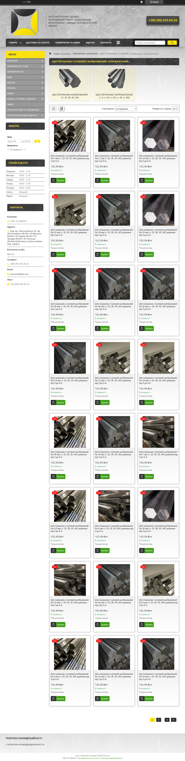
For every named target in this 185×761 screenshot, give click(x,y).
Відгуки (90, 42)
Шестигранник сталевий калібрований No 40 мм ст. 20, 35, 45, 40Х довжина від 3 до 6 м (114, 454)
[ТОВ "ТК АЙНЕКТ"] (24, 21)
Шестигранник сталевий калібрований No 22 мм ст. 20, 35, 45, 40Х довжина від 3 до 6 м (69, 232)
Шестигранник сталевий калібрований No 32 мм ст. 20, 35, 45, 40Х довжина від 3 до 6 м (158, 306)
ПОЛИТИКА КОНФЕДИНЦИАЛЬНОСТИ (25, 744)
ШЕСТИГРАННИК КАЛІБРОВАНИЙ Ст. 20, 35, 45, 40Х (70, 96)
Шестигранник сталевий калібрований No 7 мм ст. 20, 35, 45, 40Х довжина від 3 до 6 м (158, 454)
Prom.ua (106, 756)
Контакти (105, 42)
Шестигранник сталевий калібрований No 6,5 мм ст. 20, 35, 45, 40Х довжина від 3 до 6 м (69, 528)
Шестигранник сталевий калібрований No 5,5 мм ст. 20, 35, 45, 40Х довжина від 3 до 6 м (69, 380)
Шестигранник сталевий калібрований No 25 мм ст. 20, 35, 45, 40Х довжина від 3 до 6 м (158, 232)
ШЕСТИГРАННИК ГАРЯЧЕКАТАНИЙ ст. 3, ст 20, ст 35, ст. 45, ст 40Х (114, 96)
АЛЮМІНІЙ (12, 61)
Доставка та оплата (38, 42)
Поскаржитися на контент (88, 758)
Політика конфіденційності (112, 758)
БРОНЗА (11, 88)
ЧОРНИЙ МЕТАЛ (15, 72)
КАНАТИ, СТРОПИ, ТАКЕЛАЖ (21, 99)
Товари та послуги (62, 54)
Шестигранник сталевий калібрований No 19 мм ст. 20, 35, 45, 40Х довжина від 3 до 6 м (69, 602)
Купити (60, 180)
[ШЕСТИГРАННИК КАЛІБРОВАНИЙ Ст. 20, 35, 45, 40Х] (70, 79)
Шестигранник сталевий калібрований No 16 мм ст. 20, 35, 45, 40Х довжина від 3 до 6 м (158, 380)
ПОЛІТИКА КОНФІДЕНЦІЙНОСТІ (22, 115)
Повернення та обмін (67, 42)
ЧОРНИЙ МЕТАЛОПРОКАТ (85, 54)
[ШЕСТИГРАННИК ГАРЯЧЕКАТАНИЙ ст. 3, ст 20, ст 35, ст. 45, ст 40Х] (114, 79)
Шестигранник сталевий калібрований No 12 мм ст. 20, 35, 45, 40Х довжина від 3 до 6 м (114, 380)
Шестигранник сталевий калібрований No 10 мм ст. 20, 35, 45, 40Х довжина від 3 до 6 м (114, 676)
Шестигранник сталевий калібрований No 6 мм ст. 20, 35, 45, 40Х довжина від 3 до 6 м (114, 528)
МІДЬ (9, 77)
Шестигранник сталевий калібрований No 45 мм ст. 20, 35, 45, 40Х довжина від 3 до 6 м (114, 602)
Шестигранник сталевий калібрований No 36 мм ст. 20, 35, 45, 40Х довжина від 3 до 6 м (114, 306)
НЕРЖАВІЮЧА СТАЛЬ (17, 66)
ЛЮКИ (10, 104)
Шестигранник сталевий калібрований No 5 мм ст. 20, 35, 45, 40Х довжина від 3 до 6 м (158, 602)
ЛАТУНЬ (11, 83)
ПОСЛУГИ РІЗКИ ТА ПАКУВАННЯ (23, 110)
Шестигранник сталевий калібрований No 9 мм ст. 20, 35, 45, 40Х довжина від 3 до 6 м (70, 158)
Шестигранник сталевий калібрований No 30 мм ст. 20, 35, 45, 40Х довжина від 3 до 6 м (158, 528)
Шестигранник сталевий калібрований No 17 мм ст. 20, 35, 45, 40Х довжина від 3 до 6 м (114, 158)
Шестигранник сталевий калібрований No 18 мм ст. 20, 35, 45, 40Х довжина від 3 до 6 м (114, 232)
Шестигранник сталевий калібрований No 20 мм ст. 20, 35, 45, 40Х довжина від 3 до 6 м (158, 676)
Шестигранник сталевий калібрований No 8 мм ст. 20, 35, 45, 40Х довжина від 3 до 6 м (70, 676)
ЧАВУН (10, 93)
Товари (13, 42)
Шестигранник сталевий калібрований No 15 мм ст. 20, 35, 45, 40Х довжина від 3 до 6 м (158, 158)
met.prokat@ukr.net (19, 274)
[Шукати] (172, 42)
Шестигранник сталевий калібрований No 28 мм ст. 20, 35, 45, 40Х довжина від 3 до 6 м (69, 306)
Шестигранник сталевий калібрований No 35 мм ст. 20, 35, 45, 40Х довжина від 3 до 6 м (69, 454)
